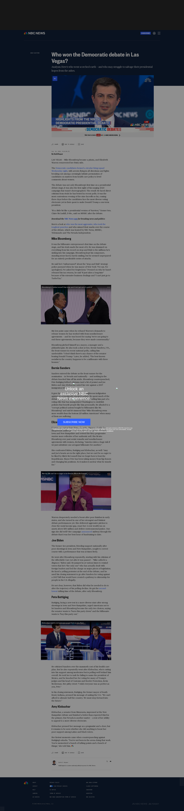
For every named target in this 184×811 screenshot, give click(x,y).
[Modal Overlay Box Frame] (92, 405)
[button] (132, 382)
